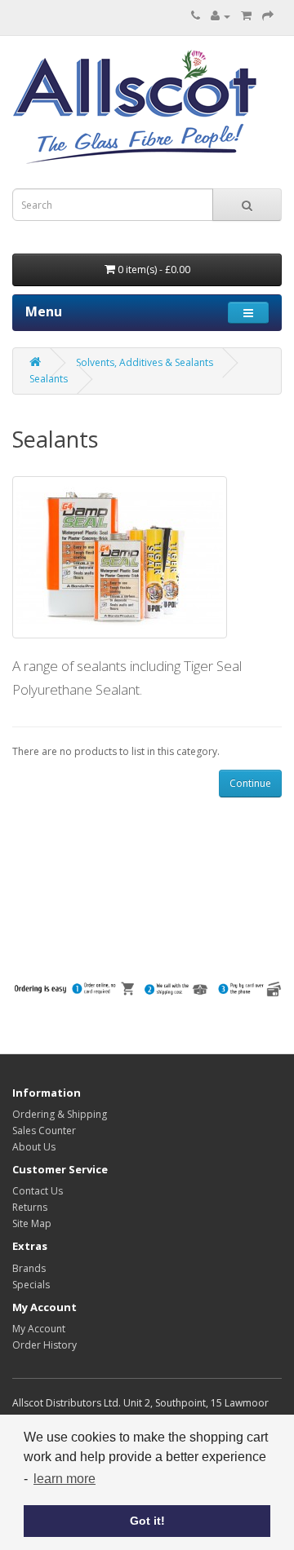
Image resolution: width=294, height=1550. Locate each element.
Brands (29, 1268)
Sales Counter (44, 1130)
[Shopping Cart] (246, 16)
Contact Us (37, 1191)
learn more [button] (64, 1479)
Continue (250, 783)
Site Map (31, 1223)
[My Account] (220, 16)
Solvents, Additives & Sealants (144, 362)
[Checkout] (268, 16)
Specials (31, 1285)
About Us (34, 1147)
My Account (38, 1329)
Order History (44, 1345)
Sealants (48, 379)
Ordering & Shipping (59, 1114)
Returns (29, 1207)
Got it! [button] (147, 1520)
